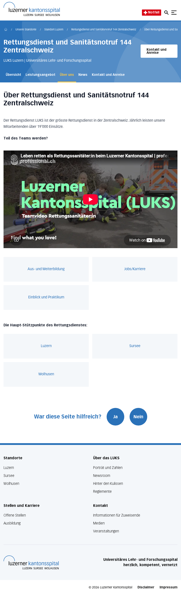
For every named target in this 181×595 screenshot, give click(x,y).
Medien (99, 523)
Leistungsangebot (40, 75)
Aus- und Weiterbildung (46, 269)
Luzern (46, 346)
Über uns (67, 75)
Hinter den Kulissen (108, 484)
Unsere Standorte (25, 29)
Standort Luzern (53, 29)
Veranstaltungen (106, 531)
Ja (115, 416)
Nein (138, 416)
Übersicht (13, 75)
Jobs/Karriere (134, 269)
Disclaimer (146, 587)
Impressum (168, 587)
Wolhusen (46, 374)
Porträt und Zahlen (108, 468)
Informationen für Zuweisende (116, 515)
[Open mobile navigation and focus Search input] (167, 12)
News (82, 75)
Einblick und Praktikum (46, 297)
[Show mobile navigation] (173, 12)
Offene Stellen (15, 515)
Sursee (134, 346)
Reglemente (102, 491)
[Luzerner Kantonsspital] (31, 562)
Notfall (153, 12)
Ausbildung (12, 523)
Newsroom (101, 476)
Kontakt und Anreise (156, 51)
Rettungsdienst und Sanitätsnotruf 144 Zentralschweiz (103, 29)
